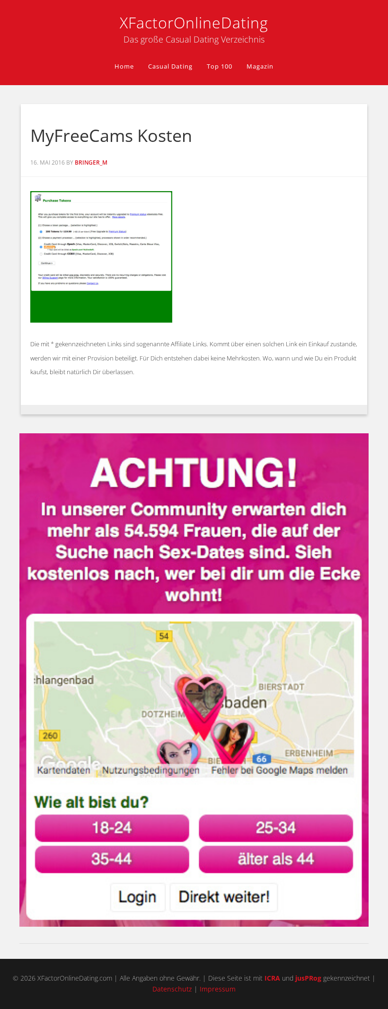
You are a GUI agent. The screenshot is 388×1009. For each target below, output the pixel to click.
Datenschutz (172, 988)
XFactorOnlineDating (194, 22)
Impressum (218, 988)
